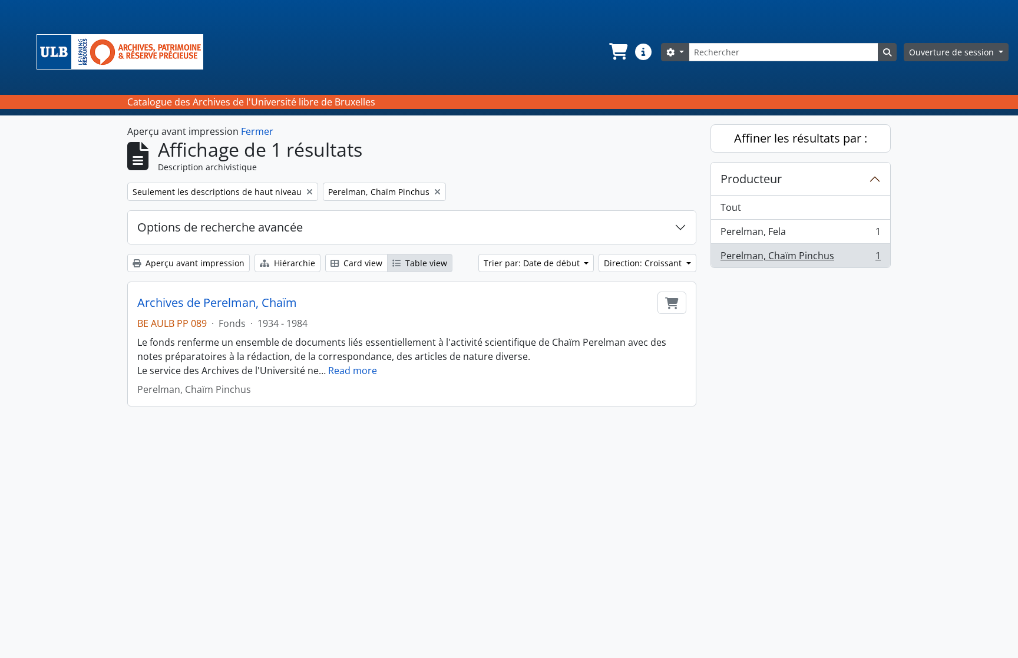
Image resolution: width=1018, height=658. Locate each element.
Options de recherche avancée (220, 227)
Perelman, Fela (800, 234)
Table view (425, 263)
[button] (617, 52)
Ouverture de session (952, 52)
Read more (352, 370)
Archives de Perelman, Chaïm (217, 303)
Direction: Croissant (644, 263)
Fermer (257, 131)
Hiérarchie (293, 263)
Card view (361, 263)
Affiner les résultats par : (800, 138)
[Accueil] (125, 51)
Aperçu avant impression (193, 263)
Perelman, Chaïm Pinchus (800, 258)
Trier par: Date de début (533, 263)
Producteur (751, 179)
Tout (730, 207)
